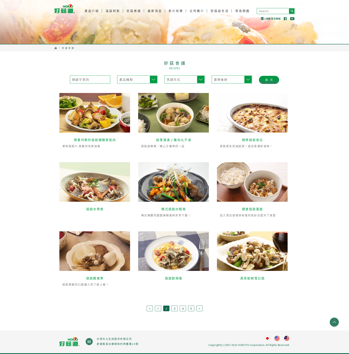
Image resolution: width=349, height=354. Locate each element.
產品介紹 (92, 11)
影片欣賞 (176, 11)
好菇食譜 (134, 11)
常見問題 (242, 11)
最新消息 (155, 11)
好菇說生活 (220, 11)
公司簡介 (197, 11)
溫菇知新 (113, 11)
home (55, 48)
